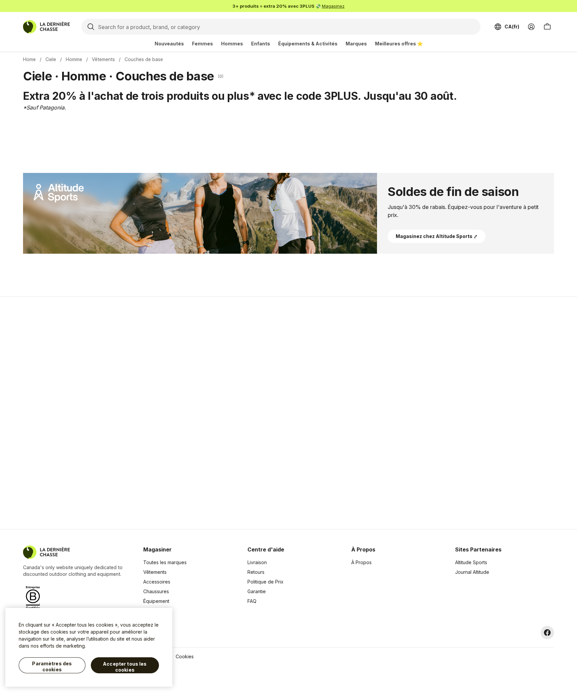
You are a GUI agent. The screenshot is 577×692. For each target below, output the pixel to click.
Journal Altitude (472, 572)
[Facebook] (547, 632)
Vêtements (103, 59)
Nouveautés (169, 43)
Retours (255, 572)
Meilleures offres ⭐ (399, 43)
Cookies (185, 656)
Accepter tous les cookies (125, 667)
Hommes (232, 43)
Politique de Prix (265, 582)
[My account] (531, 26)
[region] (88, 647)
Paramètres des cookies (52, 666)
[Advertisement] (182, 413)
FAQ (251, 601)
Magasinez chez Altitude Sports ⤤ (436, 236)
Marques (356, 43)
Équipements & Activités (308, 43)
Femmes (202, 43)
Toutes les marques (165, 562)
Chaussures (156, 591)
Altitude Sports (471, 562)
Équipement (156, 601)
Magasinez (333, 6)
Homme (74, 59)
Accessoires (156, 582)
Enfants (260, 43)
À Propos (361, 562)
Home (29, 59)
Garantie (256, 591)
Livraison (257, 562)
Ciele (50, 59)
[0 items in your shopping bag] (547, 26)
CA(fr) (512, 26)
